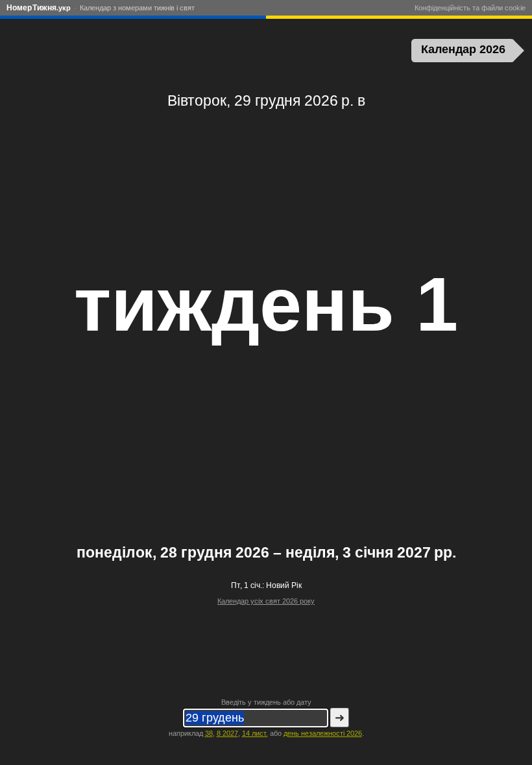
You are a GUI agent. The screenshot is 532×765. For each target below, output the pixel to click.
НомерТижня (38, 7)
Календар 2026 (463, 49)
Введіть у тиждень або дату (266, 702)
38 (209, 733)
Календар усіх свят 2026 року (266, 601)
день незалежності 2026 (323, 733)
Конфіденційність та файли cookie (470, 8)
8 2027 (227, 733)
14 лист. (255, 733)
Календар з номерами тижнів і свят (137, 8)
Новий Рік (284, 585)
